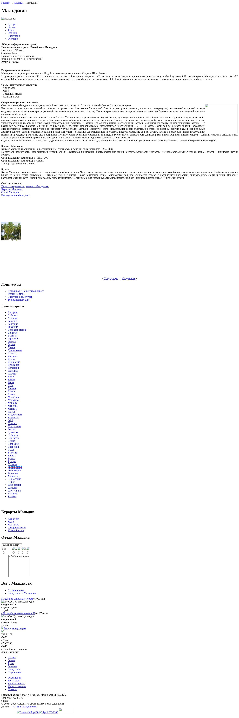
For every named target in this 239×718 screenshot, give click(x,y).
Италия (12, 373)
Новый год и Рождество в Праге (26, 291)
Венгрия (12, 332)
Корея (11, 382)
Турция (12, 461)
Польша (12, 423)
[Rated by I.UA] (66, 712)
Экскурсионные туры (20, 296)
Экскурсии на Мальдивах (15, 195)
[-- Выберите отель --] (19, 556)
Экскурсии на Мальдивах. (22, 593)
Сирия (11, 441)
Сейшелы (13, 435)
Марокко (13, 402)
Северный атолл (17, 527)
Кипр (11, 376)
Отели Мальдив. (10, 192)
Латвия (12, 388)
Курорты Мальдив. (11, 189)
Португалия (14, 426)
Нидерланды (15, 414)
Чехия (11, 481)
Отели (11, 27)
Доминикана (15, 350)
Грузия (11, 344)
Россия (11, 429)
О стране (13, 38)
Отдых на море (16, 293)
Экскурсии (14, 35)
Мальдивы (14, 400)
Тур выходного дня (18, 299)
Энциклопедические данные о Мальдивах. (25, 186)
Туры (11, 30)
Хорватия (13, 476)
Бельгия (12, 321)
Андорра (13, 318)
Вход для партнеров (15, 628)
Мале (11, 521)
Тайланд (12, 452)
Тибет (11, 455)
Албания (13, 315)
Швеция (12, 487)
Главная (5, 2)
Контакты (13, 680)
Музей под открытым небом (17, 598)
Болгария (13, 324)
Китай (11, 379)
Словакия (13, 443)
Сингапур (13, 438)
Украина (12, 464)
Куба (10, 385)
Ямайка (12, 496)
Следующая (128, 278)
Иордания (13, 364)
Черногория (14, 479)
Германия (13, 338)
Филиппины (15, 467)
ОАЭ (10, 420)
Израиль (12, 356)
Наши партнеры (17, 686)
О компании (14, 677)
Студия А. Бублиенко (25, 706)
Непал (11, 411)
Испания (13, 370)
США (11, 449)
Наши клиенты (16, 683)
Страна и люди (16, 590)
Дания (11, 347)
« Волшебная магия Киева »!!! (18, 613)
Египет (12, 353)
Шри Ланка (14, 490)
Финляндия (14, 470)
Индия (11, 359)
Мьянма (12, 408)
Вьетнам (12, 335)
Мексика (13, 405)
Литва (11, 394)
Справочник (15, 672)
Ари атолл (13, 518)
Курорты (13, 24)
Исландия (13, 367)
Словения (13, 446)
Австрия (12, 312)
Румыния (13, 432)
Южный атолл (16, 530)
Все (4, 548)
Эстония (12, 493)
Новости (12, 689)
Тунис (11, 458)
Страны (18, 2)
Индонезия (14, 362)
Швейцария (14, 484)
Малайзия (13, 397)
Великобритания (17, 329)
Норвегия (13, 417)
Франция (13, 473)
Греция (12, 341)
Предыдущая (111, 278)
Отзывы (12, 33)
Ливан (11, 391)
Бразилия (13, 326)
